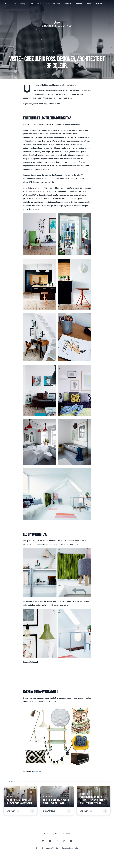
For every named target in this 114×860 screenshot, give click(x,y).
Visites (39, 4)
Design (23, 4)
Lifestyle (67, 4)
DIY (14, 4)
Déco (7, 4)
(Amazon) (37, 771)
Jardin (88, 4)
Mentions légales (51, 834)
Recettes (78, 4)
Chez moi (98, 4)
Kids (31, 4)
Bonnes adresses (53, 4)
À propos (66, 834)
